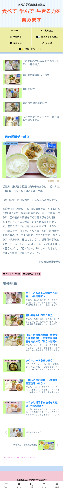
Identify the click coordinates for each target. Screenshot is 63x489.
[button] (56, 409)
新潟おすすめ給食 (13, 274)
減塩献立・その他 (33, 274)
